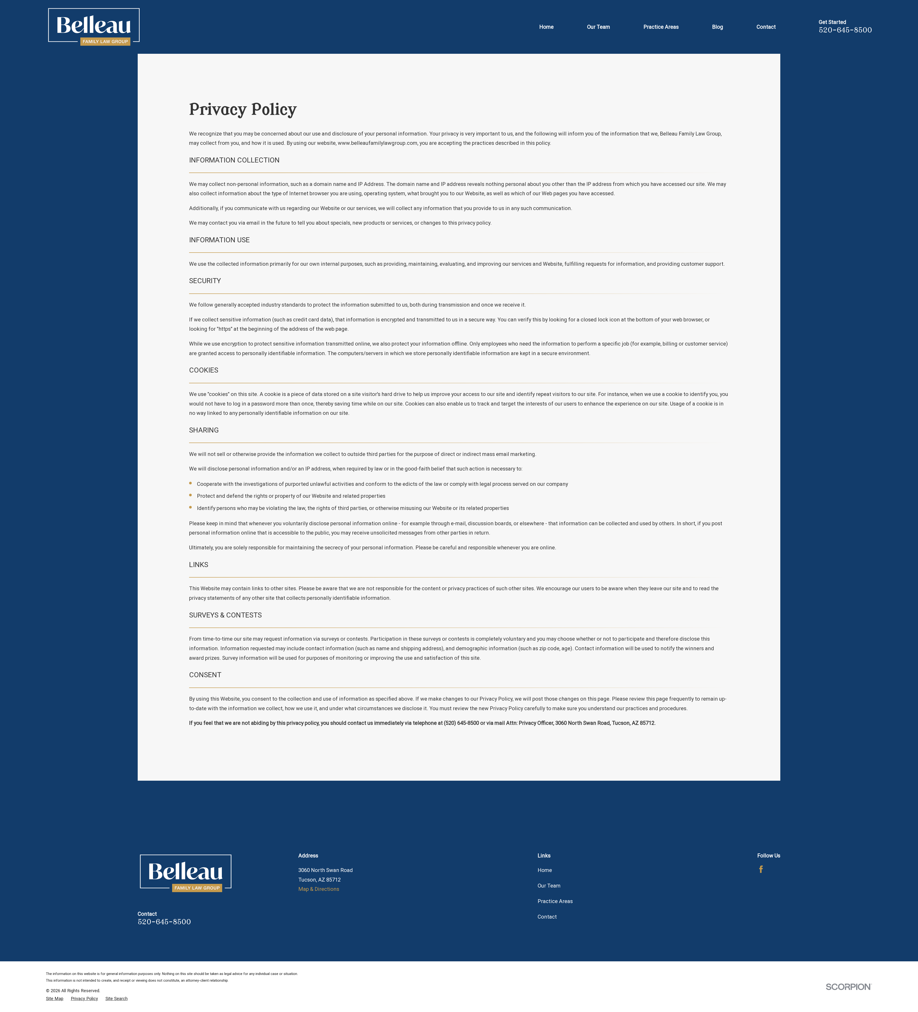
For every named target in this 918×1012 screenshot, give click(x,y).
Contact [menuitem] (766, 27)
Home (545, 870)
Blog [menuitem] (717, 27)
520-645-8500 (845, 30)
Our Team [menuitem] (598, 27)
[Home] (94, 27)
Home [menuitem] (546, 27)
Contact (547, 917)
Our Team (549, 886)
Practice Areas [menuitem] (661, 27)
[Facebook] (761, 869)
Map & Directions (318, 889)
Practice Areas (555, 901)
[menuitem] (54, 999)
